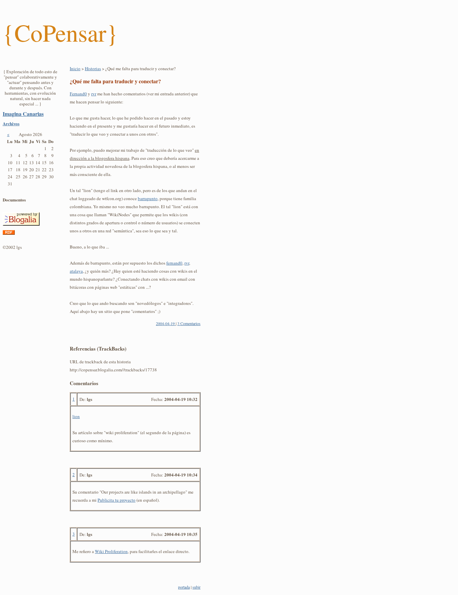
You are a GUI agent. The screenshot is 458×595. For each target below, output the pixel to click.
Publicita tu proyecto (116, 500)
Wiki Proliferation (111, 551)
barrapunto (148, 198)
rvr (93, 94)
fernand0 (174, 263)
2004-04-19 (166, 323)
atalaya (76, 271)
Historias (93, 68)
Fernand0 (78, 94)
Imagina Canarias (23, 114)
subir (196, 587)
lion (76, 416)
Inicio (75, 68)
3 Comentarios (189, 323)
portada (184, 587)
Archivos (11, 123)
